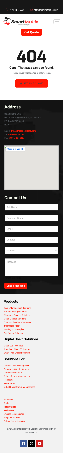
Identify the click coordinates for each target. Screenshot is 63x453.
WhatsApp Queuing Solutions (17, 315)
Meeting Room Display (14, 329)
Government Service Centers (16, 369)
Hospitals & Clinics (12, 417)
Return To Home (33, 83)
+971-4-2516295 (16, 134)
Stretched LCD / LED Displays (17, 349)
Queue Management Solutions (17, 308)
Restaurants (9, 383)
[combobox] (31, 250)
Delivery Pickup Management (17, 376)
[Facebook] (23, 443)
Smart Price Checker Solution (17, 353)
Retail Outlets (10, 407)
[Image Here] (31, 443)
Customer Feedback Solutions (17, 322)
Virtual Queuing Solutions (15, 311)
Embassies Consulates (14, 414)
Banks (6, 403)
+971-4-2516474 (16, 138)
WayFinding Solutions (13, 333)
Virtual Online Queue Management (19, 387)
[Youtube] (39, 443)
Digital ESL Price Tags (13, 346)
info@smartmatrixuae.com (23, 131)
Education (8, 399)
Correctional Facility (13, 373)
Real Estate (9, 410)
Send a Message (16, 285)
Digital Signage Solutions (15, 319)
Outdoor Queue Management (17, 365)
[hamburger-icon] (56, 21)
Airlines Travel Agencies (14, 421)
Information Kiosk (12, 326)
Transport (8, 380)
